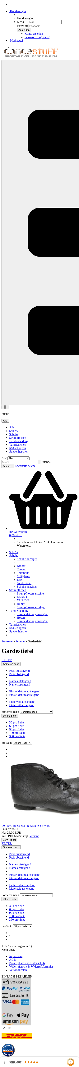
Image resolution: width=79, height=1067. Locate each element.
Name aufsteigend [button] (20, 681)
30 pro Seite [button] (16, 722)
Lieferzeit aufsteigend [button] (22, 701)
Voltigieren (23, 576)
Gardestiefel (24, 583)
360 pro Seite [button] (17, 736)
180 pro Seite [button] (17, 732)
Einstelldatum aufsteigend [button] (24, 691)
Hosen (21, 617)
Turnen (21, 569)
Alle (11, 427)
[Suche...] (39, 462)
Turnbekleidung (18, 441)
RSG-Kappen (17, 448)
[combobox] (11, 664)
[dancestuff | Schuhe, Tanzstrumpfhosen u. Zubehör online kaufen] (31, 58)
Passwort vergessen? (37, 37)
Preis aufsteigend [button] (19, 670)
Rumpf (21, 603)
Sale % (13, 430)
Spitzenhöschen (18, 451)
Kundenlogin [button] (17, 11)
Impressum (15, 956)
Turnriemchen (17, 444)
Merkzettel (16, 40)
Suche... (46, 461)
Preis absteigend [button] (19, 674)
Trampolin (23, 572)
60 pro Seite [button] (16, 725)
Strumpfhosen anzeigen (31, 593)
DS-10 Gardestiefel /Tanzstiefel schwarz (26, 825)
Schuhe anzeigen (27, 559)
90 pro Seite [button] (16, 729)
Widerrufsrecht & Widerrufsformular (31, 966)
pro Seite (7, 742)
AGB (12, 959)
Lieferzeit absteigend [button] (21, 705)
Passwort (22, 25)
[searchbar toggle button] (6, 407)
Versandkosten (18, 970)
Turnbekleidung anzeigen (32, 614)
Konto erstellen (34, 33)
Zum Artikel (9, 839)
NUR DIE (23, 600)
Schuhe (13, 434)
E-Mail (21, 21)
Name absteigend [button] (19, 684)
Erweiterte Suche (25, 465)
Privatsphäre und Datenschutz (27, 963)
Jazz (19, 579)
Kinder (21, 566)
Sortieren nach (11, 711)
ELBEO (22, 597)
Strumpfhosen (17, 437)
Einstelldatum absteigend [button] (24, 694)
